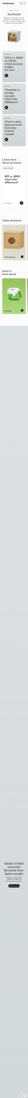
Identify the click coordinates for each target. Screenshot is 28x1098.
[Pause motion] (25, 1095)
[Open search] (21, 3)
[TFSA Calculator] (14, 242)
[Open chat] (21, 1095)
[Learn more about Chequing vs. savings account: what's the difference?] (6, 107)
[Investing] (14, 296)
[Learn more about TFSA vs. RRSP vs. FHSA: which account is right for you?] (6, 75)
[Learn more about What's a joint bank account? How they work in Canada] (6, 139)
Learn (11, 10)
